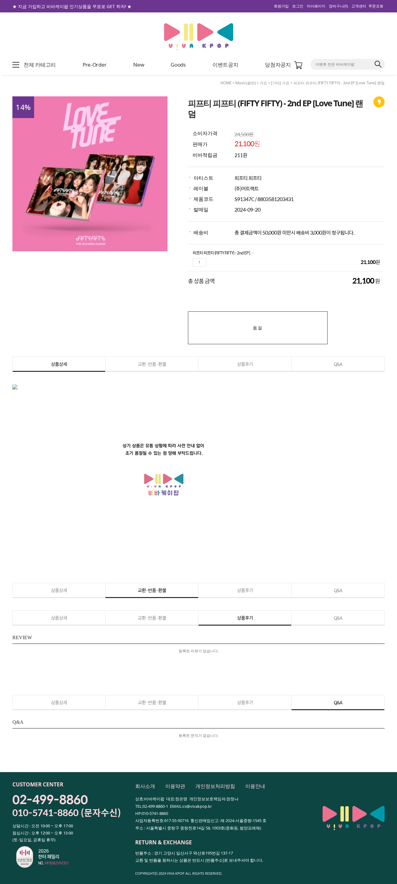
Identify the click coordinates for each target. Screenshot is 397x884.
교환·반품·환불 (152, 363)
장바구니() (338, 6)
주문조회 (375, 6)
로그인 (297, 6)
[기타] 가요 (280, 83)
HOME (226, 83)
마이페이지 (316, 6)
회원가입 (281, 6)
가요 (263, 83)
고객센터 (358, 6)
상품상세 (59, 363)
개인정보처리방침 (215, 786)
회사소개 (145, 786)
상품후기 (245, 363)
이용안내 (255, 786)
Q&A (338, 363)
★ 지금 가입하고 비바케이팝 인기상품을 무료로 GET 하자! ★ (72, 6)
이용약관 (175, 786)
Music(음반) (245, 83)
